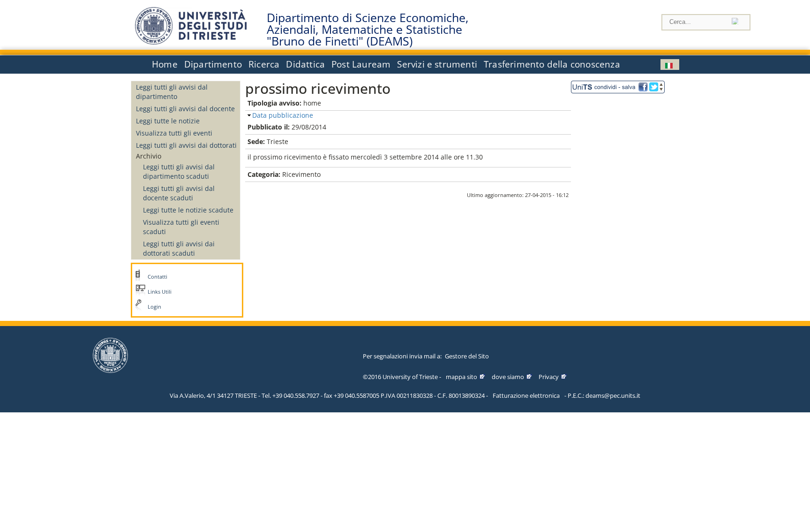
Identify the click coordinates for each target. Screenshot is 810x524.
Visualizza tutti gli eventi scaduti (181, 227)
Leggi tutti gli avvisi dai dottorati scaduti (179, 248)
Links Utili (160, 292)
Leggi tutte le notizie (168, 120)
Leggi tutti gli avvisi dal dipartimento (172, 92)
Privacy (549, 376)
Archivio (148, 156)
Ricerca (263, 64)
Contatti (157, 276)
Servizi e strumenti (437, 64)
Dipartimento (213, 64)
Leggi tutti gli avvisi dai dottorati (186, 145)
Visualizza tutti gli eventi (174, 133)
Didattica (305, 64)
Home (165, 64)
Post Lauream (360, 64)
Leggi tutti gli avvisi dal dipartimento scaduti (179, 171)
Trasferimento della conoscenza (552, 64)
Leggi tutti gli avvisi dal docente (185, 108)
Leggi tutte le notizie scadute (188, 209)
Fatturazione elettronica (526, 395)
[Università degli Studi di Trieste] (191, 42)
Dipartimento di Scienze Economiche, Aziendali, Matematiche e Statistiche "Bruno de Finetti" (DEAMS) (367, 29)
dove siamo (508, 376)
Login (154, 307)
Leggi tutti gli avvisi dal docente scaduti (179, 193)
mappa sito (461, 376)
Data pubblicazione (282, 115)
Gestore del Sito (467, 356)
